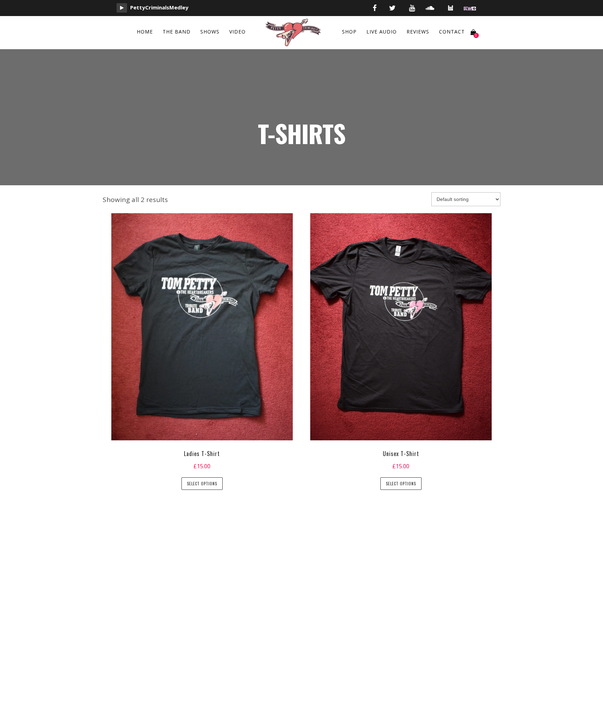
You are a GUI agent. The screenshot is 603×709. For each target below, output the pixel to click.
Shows (209, 31)
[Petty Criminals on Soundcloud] (429, 8)
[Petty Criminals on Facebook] (375, 8)
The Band (177, 31)
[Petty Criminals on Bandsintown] (450, 10)
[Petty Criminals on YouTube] (412, 8)
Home (145, 31)
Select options (202, 483)
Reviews (418, 31)
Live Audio (381, 31)
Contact (452, 31)
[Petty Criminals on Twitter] (392, 8)
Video (237, 31)
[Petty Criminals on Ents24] (470, 8)
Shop (349, 31)
